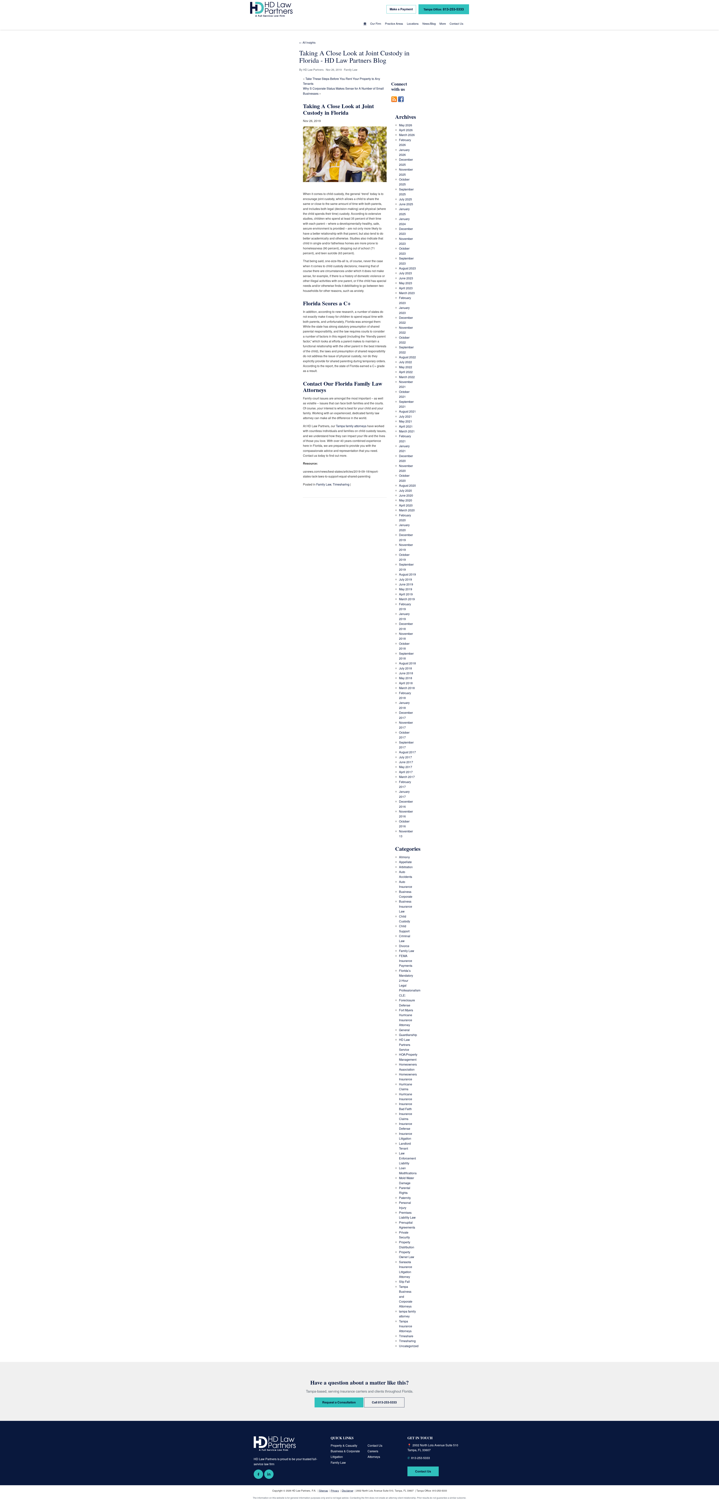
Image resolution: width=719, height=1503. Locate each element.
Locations (413, 23)
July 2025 (405, 199)
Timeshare (406, 1336)
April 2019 (406, 594)
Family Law (323, 484)
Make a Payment (401, 9)
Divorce (404, 946)
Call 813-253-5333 (384, 1402)
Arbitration (406, 867)
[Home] (365, 24)
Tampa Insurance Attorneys (405, 1326)
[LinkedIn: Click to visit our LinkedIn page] (269, 1474)
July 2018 (405, 668)
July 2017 (405, 757)
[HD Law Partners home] (271, 9)
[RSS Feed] (394, 104)
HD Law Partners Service (404, 1044)
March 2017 (407, 777)
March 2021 (407, 431)
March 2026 (407, 135)
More (442, 23)
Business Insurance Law (405, 906)
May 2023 (405, 283)
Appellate (405, 862)
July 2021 (405, 416)
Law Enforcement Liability (407, 1158)
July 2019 (405, 579)
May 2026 (405, 125)
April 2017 (406, 772)
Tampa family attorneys (351, 426)
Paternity (405, 1198)
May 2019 (405, 589)
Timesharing (341, 484)
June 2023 (406, 278)
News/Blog (429, 23)
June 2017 (406, 762)
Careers (373, 1451)
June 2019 (406, 584)
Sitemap (323, 1490)
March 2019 (407, 599)
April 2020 (406, 505)
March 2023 (407, 293)
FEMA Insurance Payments (405, 961)
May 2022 (405, 367)
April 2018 (406, 683)
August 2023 (407, 268)
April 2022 (406, 372)
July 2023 (405, 273)
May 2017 (405, 767)
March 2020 (407, 510)
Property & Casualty (344, 1445)
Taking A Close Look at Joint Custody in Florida (338, 109)
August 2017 (407, 752)
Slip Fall (404, 1281)
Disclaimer (347, 1490)
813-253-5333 (444, 9)
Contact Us (456, 23)
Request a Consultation (339, 1402)
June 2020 (406, 495)
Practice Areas (394, 23)
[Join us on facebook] (401, 104)
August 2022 (407, 357)
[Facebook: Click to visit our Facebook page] (258, 1474)
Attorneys (374, 1457)
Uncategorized (408, 1346)
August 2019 (407, 574)
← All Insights (307, 42)
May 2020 (405, 500)
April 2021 (406, 426)
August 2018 (407, 663)
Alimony (404, 857)
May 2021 (405, 421)
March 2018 (407, 688)
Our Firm (375, 23)
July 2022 (405, 362)
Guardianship (408, 1035)
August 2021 (407, 411)
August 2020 (407, 485)
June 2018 (406, 673)
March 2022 (407, 377)
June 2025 (406, 204)
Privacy (335, 1490)
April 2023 (406, 288)
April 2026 (406, 130)
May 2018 (405, 678)
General (404, 1030)
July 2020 (405, 490)
